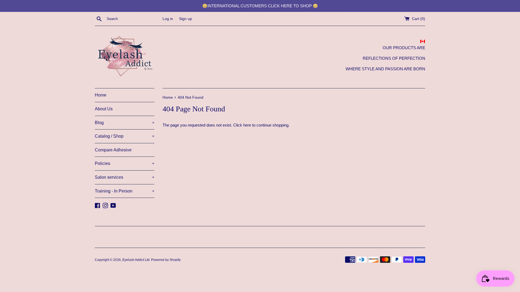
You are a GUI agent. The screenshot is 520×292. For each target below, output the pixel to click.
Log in (167, 19)
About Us (104, 109)
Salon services (124, 177)
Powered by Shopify (166, 260)
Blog (124, 122)
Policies (124, 163)
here (247, 125)
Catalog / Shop (124, 136)
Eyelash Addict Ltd (136, 260)
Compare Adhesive (113, 150)
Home (100, 95)
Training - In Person (124, 191)
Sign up (185, 19)
